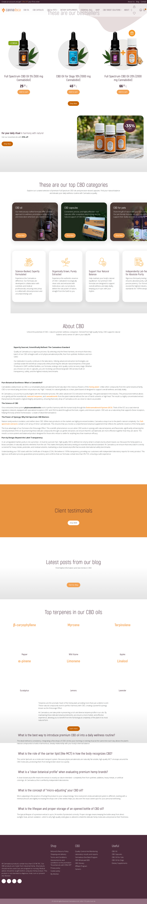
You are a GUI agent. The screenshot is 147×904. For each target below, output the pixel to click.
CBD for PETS (52, 10)
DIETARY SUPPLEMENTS (68, 10)
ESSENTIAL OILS (86, 10)
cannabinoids (51, 396)
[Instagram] (4, 881)
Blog (137, 2)
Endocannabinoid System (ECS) (99, 407)
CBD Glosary (79, 863)
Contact (143, 2)
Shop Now (73, 103)
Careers (78, 869)
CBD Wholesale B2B (82, 860)
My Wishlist (55, 874)
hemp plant (94, 387)
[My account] (134, 7)
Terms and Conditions (59, 857)
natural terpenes (34, 396)
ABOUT (126, 10)
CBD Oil (114, 851)
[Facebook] (9, 881)
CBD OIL (26, 10)
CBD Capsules (117, 854)
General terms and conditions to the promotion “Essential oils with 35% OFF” (61, 862)
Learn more (74, 729)
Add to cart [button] (23, 92)
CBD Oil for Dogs (118, 860)
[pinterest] (19, 881)
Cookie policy (55, 871)
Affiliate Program (81, 866)
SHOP (98, 10)
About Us (131, 2)
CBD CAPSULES (38, 10)
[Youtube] (14, 881)
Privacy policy (55, 868)
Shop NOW (73, 523)
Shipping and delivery (58, 854)
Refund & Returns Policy (59, 851)
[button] (144, 10)
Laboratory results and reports (86, 854)
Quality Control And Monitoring (86, 851)
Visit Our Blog (73, 585)
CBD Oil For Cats (118, 857)
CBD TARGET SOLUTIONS (111, 10)
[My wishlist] (134, 13)
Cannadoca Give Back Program (86, 857)
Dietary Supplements (119, 863)
